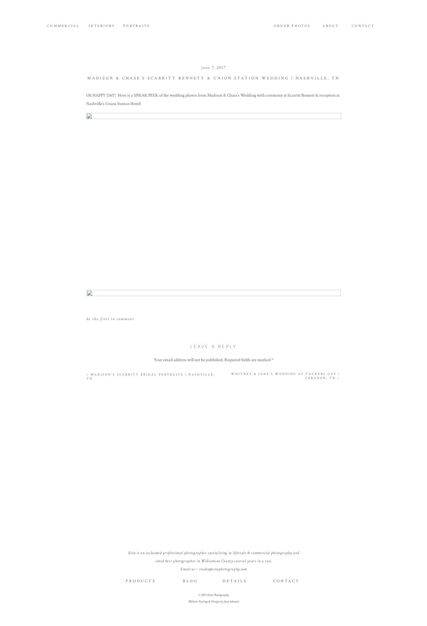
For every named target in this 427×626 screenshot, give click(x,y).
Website (214, 495)
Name (213, 454)
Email (213, 474)
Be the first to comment (110, 319)
